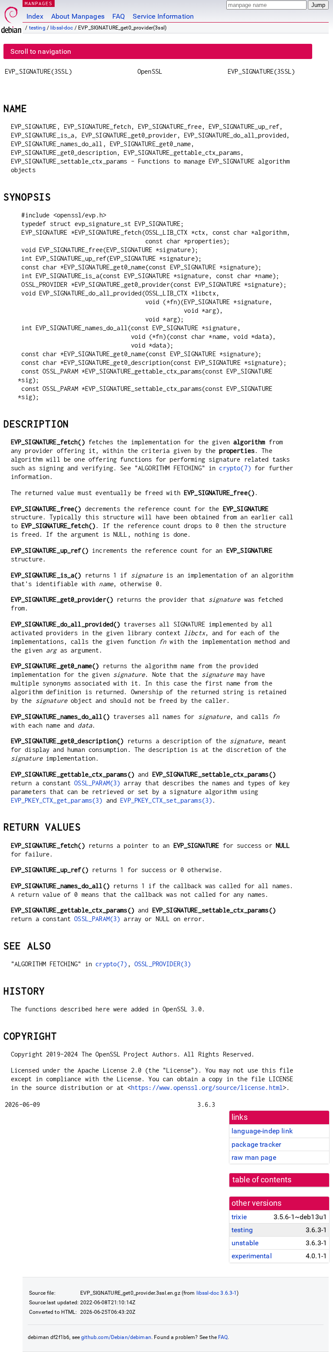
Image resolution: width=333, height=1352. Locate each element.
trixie (239, 1217)
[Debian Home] (11, 17)
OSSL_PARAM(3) (97, 783)
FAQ (118, 16)
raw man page (254, 1157)
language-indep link (262, 1131)
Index (34, 16)
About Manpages (77, 16)
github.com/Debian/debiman (116, 1337)
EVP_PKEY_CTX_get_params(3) (57, 800)
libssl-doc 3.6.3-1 (216, 1293)
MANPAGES (38, 3)
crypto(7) (235, 468)
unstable (245, 1243)
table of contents (262, 1179)
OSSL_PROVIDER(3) (162, 964)
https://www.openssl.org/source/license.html (207, 1087)
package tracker (256, 1144)
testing (37, 28)
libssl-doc (61, 28)
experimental (252, 1256)
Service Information (163, 16)
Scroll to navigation (40, 51)
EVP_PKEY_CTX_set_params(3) (166, 800)
